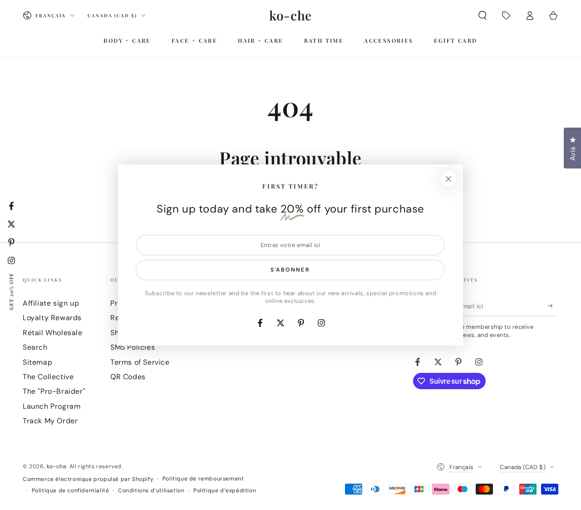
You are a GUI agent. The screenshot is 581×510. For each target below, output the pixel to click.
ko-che (57, 466)
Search (35, 347)
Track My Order (50, 421)
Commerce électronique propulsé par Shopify (88, 479)
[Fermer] (448, 179)
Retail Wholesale (53, 332)
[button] (482, 15)
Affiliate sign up (51, 303)
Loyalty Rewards (52, 317)
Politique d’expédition (224, 490)
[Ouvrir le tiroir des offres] (506, 15)
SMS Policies (132, 347)
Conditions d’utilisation (151, 490)
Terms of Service (140, 362)
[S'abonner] (553, 306)
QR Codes (128, 376)
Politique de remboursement (203, 478)
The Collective (48, 376)
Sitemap (37, 362)
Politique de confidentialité (70, 490)
